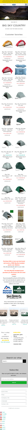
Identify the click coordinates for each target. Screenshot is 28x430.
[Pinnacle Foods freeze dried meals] (18, 293)
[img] (5, 340)
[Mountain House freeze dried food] (7, 293)
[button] (12, 337)
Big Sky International (15, 408)
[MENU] (0, 4)
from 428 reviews (5, 342)
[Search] (23, 4)
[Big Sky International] (14, 4)
